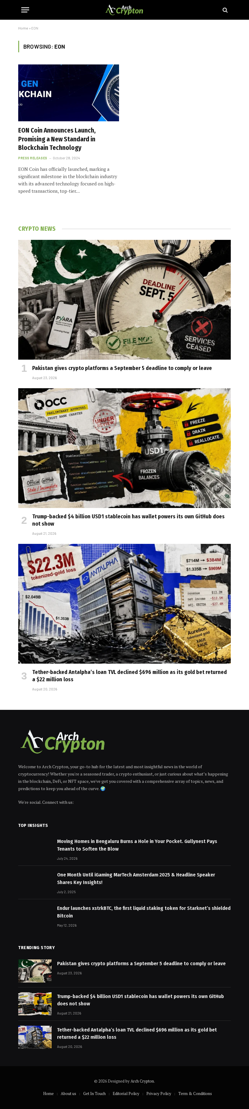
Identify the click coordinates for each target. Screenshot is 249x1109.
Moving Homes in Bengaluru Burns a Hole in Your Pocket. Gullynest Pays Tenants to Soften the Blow (137, 845)
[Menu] (25, 10)
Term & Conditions (195, 1093)
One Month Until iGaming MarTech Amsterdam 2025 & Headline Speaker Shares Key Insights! (136, 878)
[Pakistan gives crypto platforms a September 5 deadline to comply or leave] (124, 300)
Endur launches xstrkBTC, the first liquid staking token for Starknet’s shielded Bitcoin (143, 912)
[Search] (224, 10)
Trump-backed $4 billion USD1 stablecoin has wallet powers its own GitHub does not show (128, 520)
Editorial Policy (126, 1093)
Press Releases (32, 158)
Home (23, 28)
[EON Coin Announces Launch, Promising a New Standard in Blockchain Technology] (68, 92)
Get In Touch (94, 1093)
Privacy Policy (158, 1093)
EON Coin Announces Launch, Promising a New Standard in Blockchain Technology (57, 139)
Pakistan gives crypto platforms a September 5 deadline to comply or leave (122, 368)
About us (68, 1093)
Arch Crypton (142, 1081)
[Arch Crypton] (124, 10)
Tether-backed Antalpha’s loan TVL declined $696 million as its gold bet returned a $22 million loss (129, 676)
